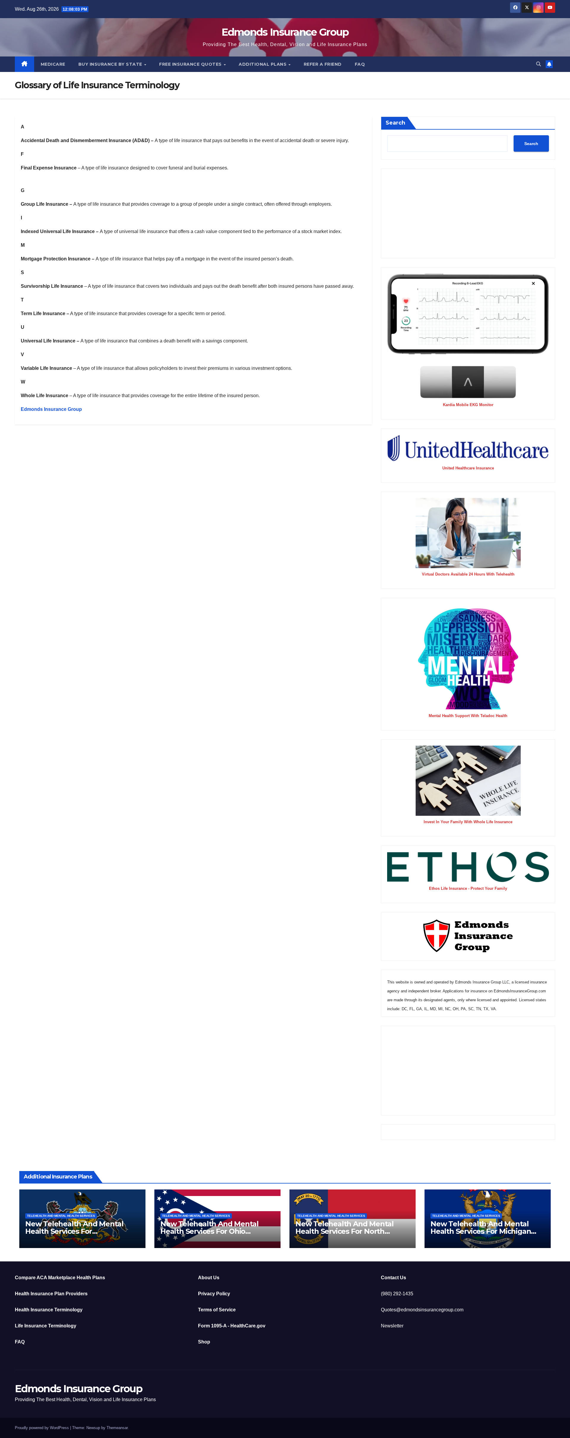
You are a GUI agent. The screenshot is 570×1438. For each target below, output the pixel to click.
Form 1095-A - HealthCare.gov (231, 1325)
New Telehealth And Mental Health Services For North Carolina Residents (344, 1231)
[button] (538, 64)
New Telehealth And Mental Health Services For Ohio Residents (209, 1231)
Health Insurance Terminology (49, 1309)
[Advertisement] (468, 213)
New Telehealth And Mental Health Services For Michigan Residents (480, 1231)
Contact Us (393, 1277)
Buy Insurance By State (111, 64)
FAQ (360, 64)
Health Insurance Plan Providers (51, 1293)
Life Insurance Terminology (45, 1325)
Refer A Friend (323, 64)
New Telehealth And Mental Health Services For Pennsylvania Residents (74, 1231)
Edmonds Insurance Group (285, 32)
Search (395, 123)
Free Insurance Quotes (191, 64)
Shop (204, 1341)
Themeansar (117, 1428)
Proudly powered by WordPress (42, 1428)
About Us (208, 1277)
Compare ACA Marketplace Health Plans (60, 1277)
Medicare (53, 64)
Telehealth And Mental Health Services (61, 1215)
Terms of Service (217, 1309)
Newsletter (392, 1325)
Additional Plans (263, 64)
